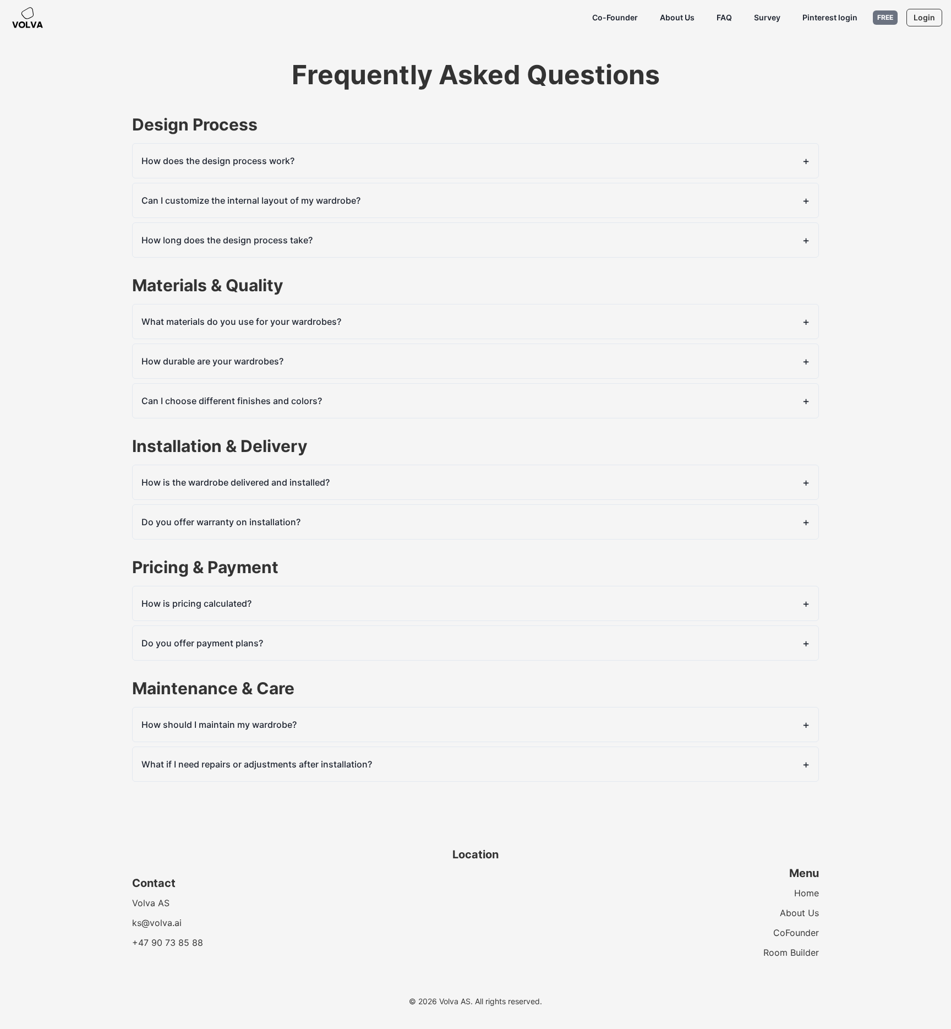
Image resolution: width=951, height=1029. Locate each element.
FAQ (724, 17)
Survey (767, 17)
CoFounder (796, 932)
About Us (677, 17)
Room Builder (791, 952)
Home (806, 893)
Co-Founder (615, 17)
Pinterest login (829, 17)
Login (924, 17)
